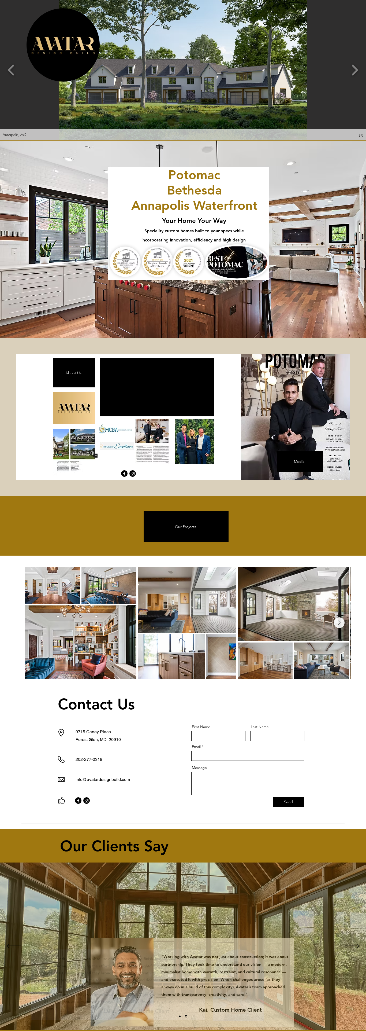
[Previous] (14, 946)
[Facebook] (124, 473)
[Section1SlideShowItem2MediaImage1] (186, 1016)
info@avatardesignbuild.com (103, 779)
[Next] (352, 946)
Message (199, 767)
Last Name (260, 727)
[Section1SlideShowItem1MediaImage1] (180, 1016)
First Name (201, 727)
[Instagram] (132, 473)
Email (196, 747)
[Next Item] (339, 622)
